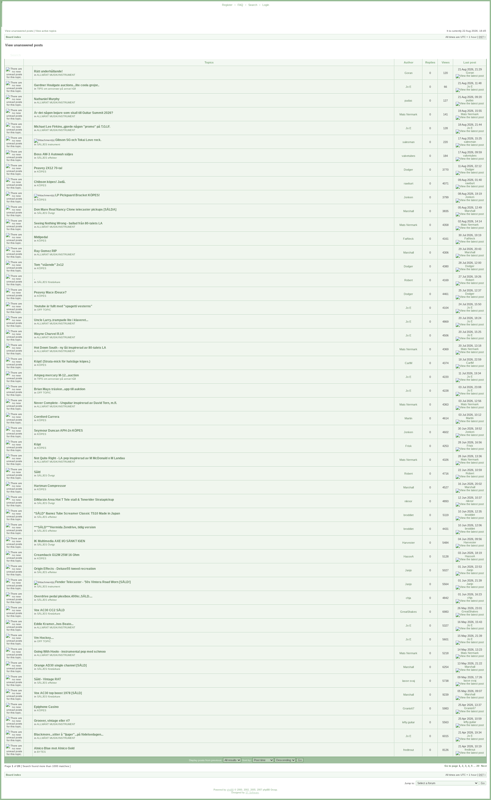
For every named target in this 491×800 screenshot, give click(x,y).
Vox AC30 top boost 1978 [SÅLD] (58, 693)
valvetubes (408, 155)
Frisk (408, 445)
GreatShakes (408, 611)
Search (252, 4)
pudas (408, 100)
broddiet (409, 515)
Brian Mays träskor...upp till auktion (59, 389)
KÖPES (41, 171)
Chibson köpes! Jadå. (49, 182)
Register (227, 4)
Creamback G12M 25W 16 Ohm (57, 555)
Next (484, 765)
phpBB (230, 789)
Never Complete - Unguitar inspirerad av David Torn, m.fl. (75, 403)
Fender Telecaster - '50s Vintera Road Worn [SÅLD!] (93, 582)
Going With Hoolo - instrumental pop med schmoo (70, 651)
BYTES (41, 751)
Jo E (408, 86)
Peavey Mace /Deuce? (50, 292)
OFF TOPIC (44, 309)
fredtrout (408, 749)
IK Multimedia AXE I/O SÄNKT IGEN (59, 541)
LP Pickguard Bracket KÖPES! (77, 195)
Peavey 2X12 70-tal (48, 168)
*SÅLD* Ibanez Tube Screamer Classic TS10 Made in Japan (77, 513)
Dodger (408, 169)
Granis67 (408, 708)
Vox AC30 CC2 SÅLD (49, 610)
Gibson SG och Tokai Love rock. (78, 140)
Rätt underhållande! (48, 71)
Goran (408, 72)
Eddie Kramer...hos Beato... (53, 624)
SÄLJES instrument (48, 144)
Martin (408, 418)
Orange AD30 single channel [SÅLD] (60, 665)
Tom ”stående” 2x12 (49, 265)
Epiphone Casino (46, 707)
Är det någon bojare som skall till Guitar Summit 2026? (73, 113)
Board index (13, 37)
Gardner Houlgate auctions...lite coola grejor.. (66, 85)
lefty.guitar (408, 722)
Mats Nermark (408, 114)
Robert (408, 280)
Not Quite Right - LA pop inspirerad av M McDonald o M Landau (79, 458)
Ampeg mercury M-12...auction (56, 375)
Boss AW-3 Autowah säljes (53, 154)
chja (408, 597)
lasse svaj (408, 680)
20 (477, 765)
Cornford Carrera (46, 417)
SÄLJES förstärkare (48, 282)
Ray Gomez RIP (45, 251)
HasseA (409, 556)
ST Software (252, 792)
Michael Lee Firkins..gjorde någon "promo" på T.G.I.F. (72, 126)
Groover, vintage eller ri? (52, 720)
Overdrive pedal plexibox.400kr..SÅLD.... (63, 596)
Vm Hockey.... (44, 638)
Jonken (408, 197)
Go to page (451, 765)
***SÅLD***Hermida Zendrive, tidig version (65, 527)
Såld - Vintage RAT (47, 679)
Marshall (408, 211)
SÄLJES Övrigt (46, 213)
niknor (408, 501)
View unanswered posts (19, 30)
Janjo (408, 570)
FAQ (240, 4)
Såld (37, 472)
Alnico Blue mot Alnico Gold (54, 748)
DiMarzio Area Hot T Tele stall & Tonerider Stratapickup (74, 499)
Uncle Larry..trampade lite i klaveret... (61, 320)
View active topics (45, 30)
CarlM (408, 363)
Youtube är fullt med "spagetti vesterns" (63, 306)
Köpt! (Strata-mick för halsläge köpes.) (62, 361)
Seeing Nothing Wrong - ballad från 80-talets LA (68, 223)
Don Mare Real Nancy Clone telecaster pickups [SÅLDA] (75, 209)
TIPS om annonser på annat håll (56, 88)
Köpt (37, 444)
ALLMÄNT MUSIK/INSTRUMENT (56, 74)
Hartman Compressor (50, 486)
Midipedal (41, 237)
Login (265, 4)
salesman (409, 142)
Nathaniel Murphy (47, 99)
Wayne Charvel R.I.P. (49, 334)
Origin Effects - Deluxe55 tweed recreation (65, 569)
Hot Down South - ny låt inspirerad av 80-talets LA (70, 347)
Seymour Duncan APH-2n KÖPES (58, 430)
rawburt (408, 183)
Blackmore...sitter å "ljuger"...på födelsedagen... (68, 734)
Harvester (408, 542)
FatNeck (408, 238)
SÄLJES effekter (47, 157)
